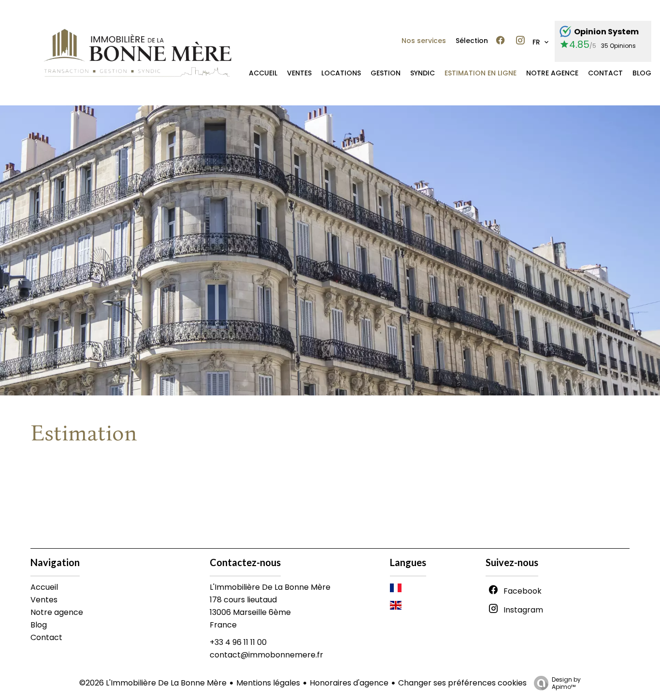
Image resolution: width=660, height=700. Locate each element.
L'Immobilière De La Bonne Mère (270, 587)
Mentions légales (268, 682)
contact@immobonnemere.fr (266, 654)
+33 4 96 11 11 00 (238, 642)
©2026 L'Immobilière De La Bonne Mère (153, 682)
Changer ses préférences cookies (462, 682)
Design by (566, 682)
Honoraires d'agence (349, 682)
